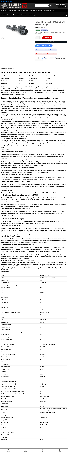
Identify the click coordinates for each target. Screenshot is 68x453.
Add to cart (47, 38)
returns (35, 10)
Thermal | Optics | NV (7, 15)
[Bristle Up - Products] (17, 6)
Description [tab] (4, 68)
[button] (62, 7)
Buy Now (51, 42)
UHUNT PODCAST (25, 10)
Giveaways (17, 10)
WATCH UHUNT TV (9, 10)
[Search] (50, 5)
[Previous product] (66, 15)
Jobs (31, 10)
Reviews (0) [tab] (11, 68)
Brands (24, 15)
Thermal (18, 15)
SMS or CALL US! (6, 1)
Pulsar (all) (32, 15)
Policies (40, 10)
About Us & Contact (48, 10)
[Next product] (63, 15)
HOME (2, 10)
